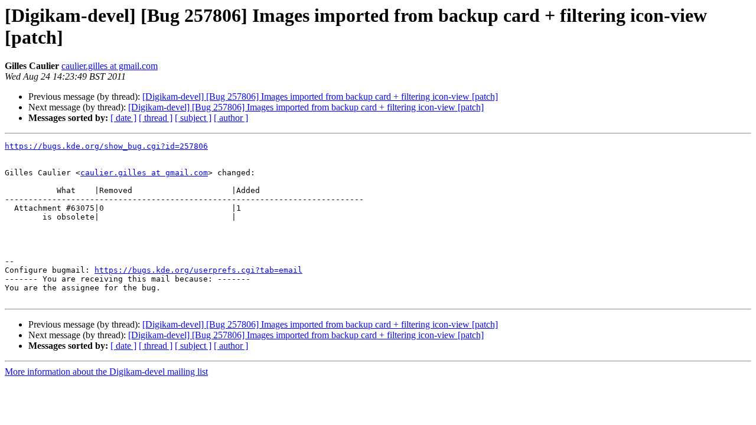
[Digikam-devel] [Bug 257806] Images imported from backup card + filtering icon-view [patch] (320, 96)
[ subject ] (193, 118)
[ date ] (123, 118)
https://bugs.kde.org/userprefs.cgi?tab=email (198, 270)
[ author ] (231, 118)
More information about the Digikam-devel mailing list (106, 372)
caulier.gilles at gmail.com (109, 66)
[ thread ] (155, 118)
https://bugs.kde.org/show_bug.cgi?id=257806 (106, 146)
